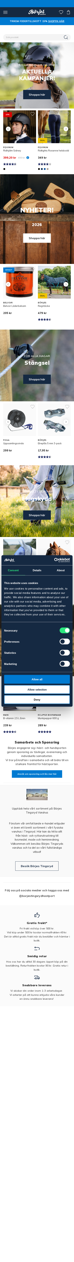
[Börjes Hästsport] (37, 12)
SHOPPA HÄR (56, 21)
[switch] (65, 641)
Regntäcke (44, 305)
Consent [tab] (13, 570)
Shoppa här (37, 94)
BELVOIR (8, 302)
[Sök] (66, 37)
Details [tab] (37, 570)
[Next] (66, 129)
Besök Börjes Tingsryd (37, 866)
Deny (37, 699)
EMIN (6, 715)
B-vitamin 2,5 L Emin (14, 718)
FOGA (6, 440)
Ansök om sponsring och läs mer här (37, 774)
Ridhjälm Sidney (12, 150)
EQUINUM (8, 147)
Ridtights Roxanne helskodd (53, 150)
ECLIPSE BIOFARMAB (49, 715)
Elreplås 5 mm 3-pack (50, 443)
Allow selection (37, 689)
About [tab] (61, 570)
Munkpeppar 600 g (48, 718)
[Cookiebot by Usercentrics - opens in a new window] (54, 560)
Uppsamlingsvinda (13, 443)
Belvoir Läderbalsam (14, 305)
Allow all (37, 679)
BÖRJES (42, 302)
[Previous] (8, 129)
